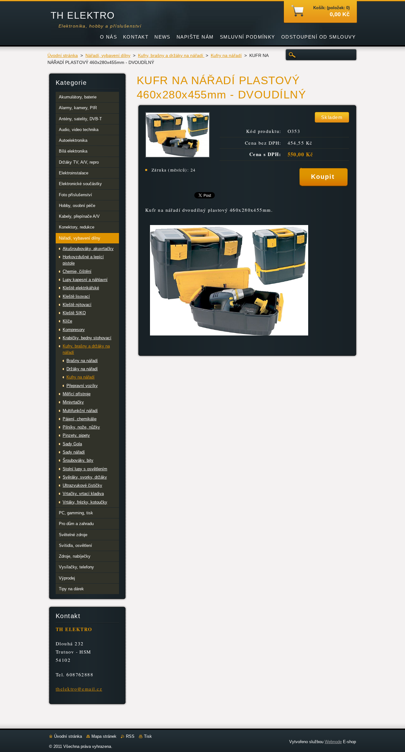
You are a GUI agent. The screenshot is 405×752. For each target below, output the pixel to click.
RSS (130, 736)
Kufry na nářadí (226, 55)
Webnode (333, 741)
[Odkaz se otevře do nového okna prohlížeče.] (177, 156)
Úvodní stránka (62, 55)
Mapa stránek (103, 736)
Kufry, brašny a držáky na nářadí (171, 55)
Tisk (148, 736)
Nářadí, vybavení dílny (107, 55)
